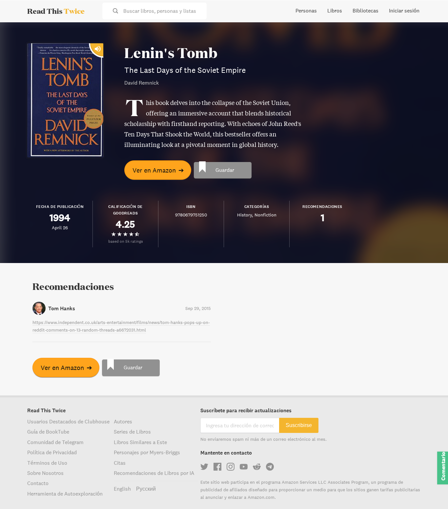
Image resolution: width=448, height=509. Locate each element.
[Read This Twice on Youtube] (244, 466)
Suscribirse (299, 425)
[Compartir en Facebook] (432, 44)
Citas (120, 462)
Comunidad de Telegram (55, 442)
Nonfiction (265, 215)
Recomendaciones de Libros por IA (154, 473)
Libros (334, 10)
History (244, 215)
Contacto (38, 483)
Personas (306, 10)
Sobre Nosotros (45, 473)
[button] (431, 492)
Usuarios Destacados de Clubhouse (68, 421)
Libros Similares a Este (140, 442)
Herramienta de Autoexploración (65, 493)
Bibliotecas (365, 10)
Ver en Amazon (158, 170)
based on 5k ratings (125, 241)
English (122, 488)
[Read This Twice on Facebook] (217, 466)
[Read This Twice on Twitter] (204, 466)
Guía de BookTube (48, 431)
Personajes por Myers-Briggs (147, 452)
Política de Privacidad (52, 452)
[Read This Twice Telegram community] (270, 466)
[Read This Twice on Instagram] (230, 466)
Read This (56, 11)
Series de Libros (132, 431)
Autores (123, 421)
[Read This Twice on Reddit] (257, 466)
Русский (146, 488)
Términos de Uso (47, 462)
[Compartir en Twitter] (432, 33)
